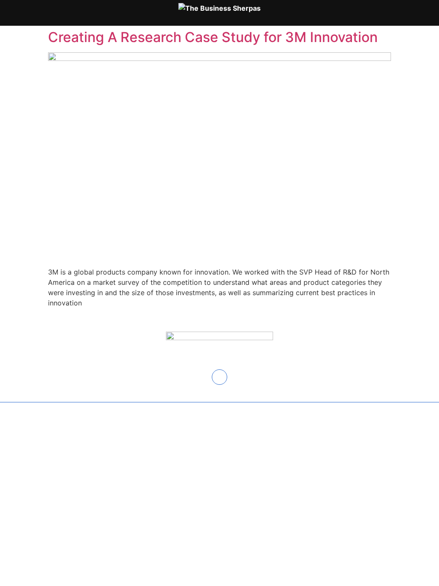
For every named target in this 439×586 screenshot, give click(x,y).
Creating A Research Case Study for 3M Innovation (214, 37)
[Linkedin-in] (219, 377)
